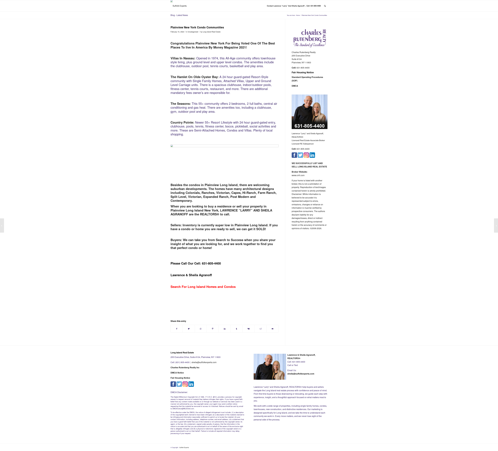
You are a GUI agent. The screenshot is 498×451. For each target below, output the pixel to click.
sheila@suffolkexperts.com (204, 362)
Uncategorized (193, 31)
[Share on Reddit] (261, 328)
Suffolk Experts (184, 447)
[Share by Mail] (272, 328)
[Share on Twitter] (189, 328)
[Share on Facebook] (177, 328)
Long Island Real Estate (211, 31)
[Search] (324, 6)
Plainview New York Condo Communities (197, 27)
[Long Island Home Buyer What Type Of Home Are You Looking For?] (2, 225)
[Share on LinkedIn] (224, 328)
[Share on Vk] (248, 328)
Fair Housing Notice (303, 72)
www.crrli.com (298, 175)
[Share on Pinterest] (213, 328)
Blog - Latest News (179, 15)
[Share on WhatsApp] (201, 328)
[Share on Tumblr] (237, 328)
